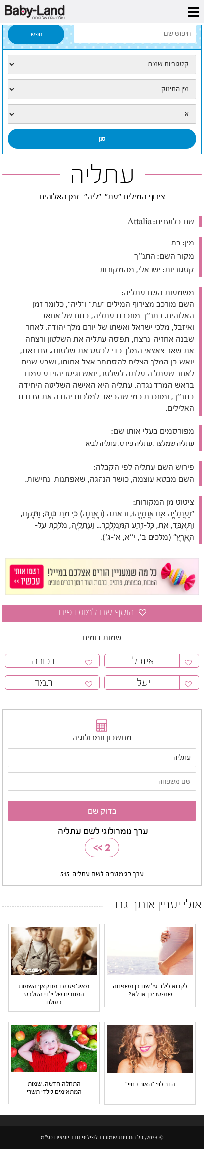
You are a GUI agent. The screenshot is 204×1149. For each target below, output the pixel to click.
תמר (44, 682)
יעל (143, 682)
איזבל (143, 660)
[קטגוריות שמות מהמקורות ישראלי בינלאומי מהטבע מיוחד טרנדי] (102, 64)
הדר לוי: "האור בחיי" (150, 1084)
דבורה (43, 660)
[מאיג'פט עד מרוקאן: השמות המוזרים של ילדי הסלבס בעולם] (54, 951)
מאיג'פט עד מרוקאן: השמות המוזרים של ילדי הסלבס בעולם (54, 994)
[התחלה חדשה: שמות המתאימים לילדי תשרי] (54, 1048)
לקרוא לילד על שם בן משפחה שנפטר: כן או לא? (150, 990)
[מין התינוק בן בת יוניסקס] (102, 89)
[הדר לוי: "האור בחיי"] (150, 1048)
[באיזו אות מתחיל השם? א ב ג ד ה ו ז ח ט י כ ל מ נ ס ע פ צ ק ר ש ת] (102, 114)
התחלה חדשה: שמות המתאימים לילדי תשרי (54, 1087)
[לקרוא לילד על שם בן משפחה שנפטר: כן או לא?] (150, 951)
